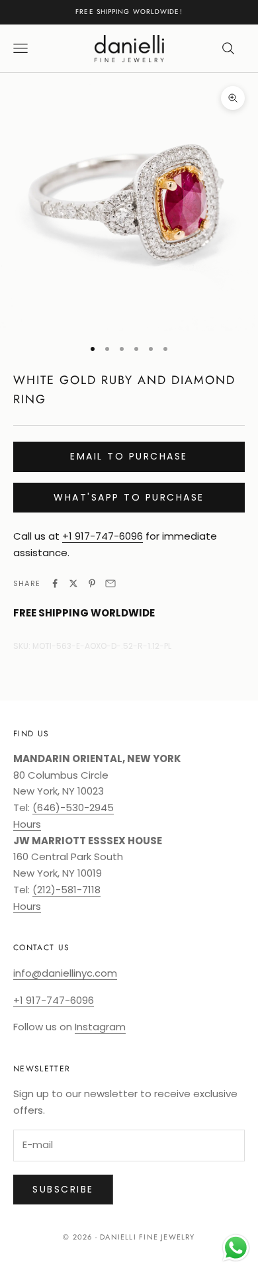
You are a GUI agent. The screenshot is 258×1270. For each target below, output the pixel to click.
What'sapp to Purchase (129, 497)
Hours (27, 824)
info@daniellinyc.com (65, 973)
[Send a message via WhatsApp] (235, 1247)
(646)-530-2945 (73, 807)
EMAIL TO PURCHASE (129, 456)
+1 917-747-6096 (102, 536)
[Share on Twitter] (73, 583)
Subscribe (63, 1189)
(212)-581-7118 (66, 890)
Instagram (100, 1027)
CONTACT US (41, 947)
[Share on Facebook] (55, 583)
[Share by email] (110, 583)
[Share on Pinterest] (92, 583)
